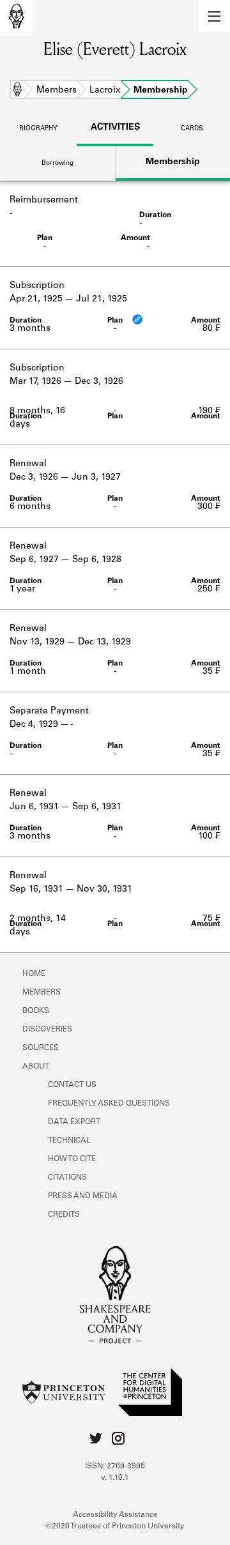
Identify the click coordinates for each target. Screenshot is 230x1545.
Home (17, 90)
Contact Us (72, 1085)
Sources (40, 1048)
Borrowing (57, 163)
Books (35, 1011)
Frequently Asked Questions (109, 1103)
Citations (67, 1178)
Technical (69, 1141)
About (35, 1066)
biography (38, 129)
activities (115, 127)
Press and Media (83, 1196)
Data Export (74, 1122)
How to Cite (72, 1159)
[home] (16, 16)
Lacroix (105, 90)
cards (192, 129)
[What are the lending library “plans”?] (137, 319)
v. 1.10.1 (115, 1478)
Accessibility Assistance (115, 1515)
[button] (214, 16)
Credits (64, 1215)
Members (56, 90)
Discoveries (47, 1029)
